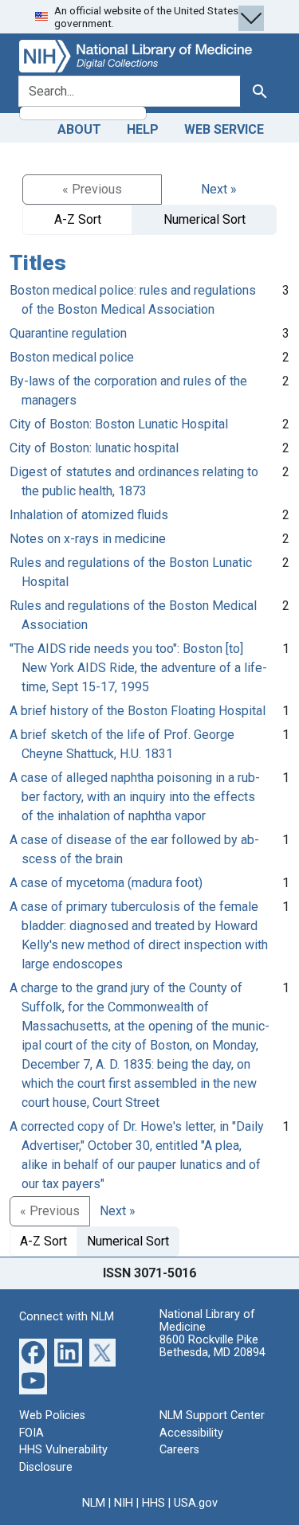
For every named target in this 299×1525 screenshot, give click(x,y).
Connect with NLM (66, 1317)
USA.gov (196, 1503)
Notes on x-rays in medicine (88, 538)
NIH (123, 1503)
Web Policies (52, 1415)
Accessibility (191, 1433)
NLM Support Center (212, 1415)
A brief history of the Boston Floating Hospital (138, 710)
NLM (93, 1503)
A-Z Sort (77, 219)
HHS (153, 1503)
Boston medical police (72, 357)
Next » (219, 189)
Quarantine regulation (68, 333)
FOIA (31, 1433)
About (79, 129)
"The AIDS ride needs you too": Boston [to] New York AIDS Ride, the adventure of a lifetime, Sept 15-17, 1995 (138, 667)
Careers (179, 1450)
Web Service (224, 129)
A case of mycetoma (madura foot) (106, 882)
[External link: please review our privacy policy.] (33, 1351)
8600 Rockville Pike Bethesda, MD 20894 (212, 1346)
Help (143, 129)
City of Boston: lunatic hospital (94, 448)
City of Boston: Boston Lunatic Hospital (119, 424)
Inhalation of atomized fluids (89, 514)
